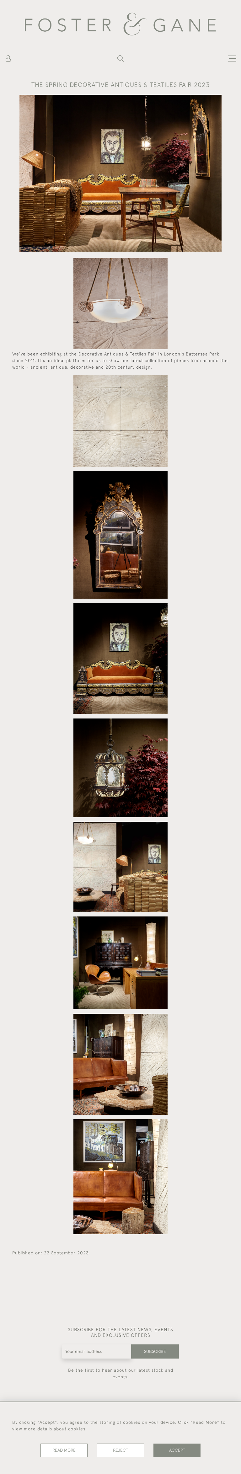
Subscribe (155, 1351)
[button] (120, 58)
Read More (64, 1450)
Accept (177, 1450)
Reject (120, 1450)
